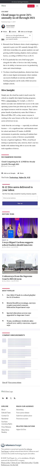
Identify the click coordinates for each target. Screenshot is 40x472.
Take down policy (26, 463)
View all (4, 382)
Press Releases (6, 427)
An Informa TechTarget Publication (20, 2)
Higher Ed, (23, 177)
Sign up (20, 203)
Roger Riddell (10, 25)
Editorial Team (6, 413)
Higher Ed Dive (21, 429)
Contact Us (5, 416)
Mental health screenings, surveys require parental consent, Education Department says (21, 305)
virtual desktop (11, 101)
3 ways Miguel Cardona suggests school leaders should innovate (17, 243)
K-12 (28, 177)
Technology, (14, 177)
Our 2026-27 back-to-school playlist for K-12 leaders (21, 296)
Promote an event (22, 419)
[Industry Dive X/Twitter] (11, 398)
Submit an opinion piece (24, 416)
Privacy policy (5, 463)
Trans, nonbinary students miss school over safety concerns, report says (22, 323)
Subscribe (31, 6)
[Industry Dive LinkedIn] (3, 398)
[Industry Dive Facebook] (7, 398)
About (3, 410)
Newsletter (4, 419)
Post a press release (14, 382)
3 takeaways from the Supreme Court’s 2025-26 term (17, 277)
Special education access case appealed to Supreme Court (19, 314)
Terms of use (15, 463)
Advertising (19, 410)
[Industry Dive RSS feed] (15, 398)
